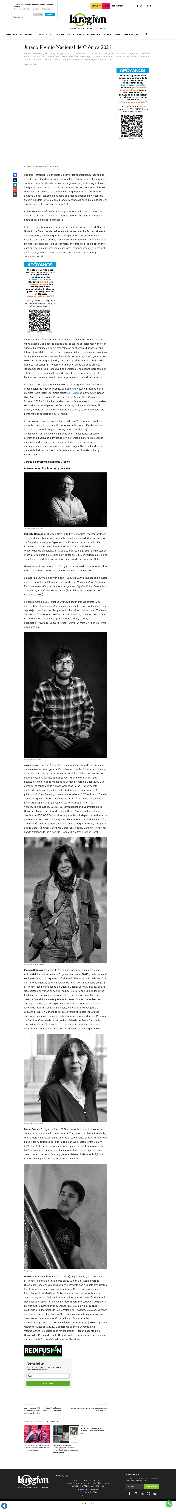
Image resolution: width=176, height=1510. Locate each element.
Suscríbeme (152, 1486)
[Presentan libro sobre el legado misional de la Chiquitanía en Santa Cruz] (94, 1425)
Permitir (50, 14)
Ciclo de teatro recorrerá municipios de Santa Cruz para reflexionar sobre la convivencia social (36, 1447)
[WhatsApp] (52, 73)
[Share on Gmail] (15, 189)
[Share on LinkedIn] (15, 185)
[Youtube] (150, 6)
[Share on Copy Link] (15, 194)
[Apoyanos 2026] (132, 138)
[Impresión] (63, 73)
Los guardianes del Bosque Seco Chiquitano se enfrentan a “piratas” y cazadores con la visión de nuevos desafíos (42, 1410)
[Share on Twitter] (15, 180)
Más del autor (53, 1421)
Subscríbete (48, 1383)
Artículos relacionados (34, 1421)
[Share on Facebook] (15, 175)
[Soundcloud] (144, 6)
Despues (38, 14)
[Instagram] (140, 6)
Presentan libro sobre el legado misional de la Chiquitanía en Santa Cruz (93, 1430)
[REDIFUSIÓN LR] (65, 1351)
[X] (147, 6)
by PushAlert (19, 17)
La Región (73, 392)
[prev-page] (25, 1457)
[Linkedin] (57, 73)
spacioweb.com (96, 1496)
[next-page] (29, 1457)
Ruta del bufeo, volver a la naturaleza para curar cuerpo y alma (88, 1409)
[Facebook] (137, 6)
